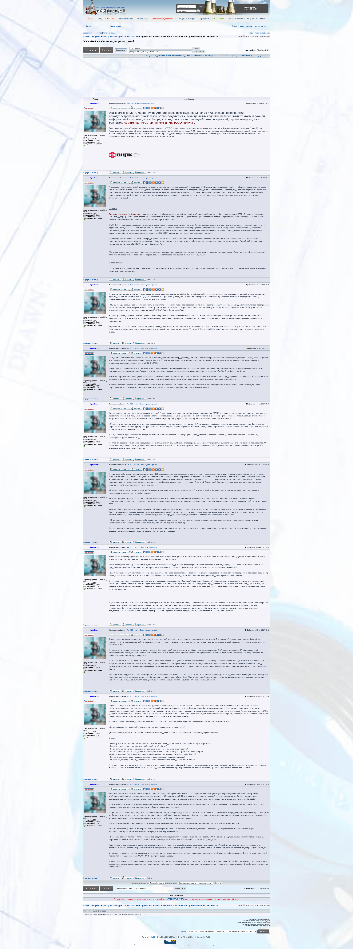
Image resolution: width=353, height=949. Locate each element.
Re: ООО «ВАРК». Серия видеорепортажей (142, 178)
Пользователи (261, 26)
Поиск (249, 26)
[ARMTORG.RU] (107, 7)
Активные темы (109, 33)
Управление (120, 50)
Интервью (192, 19)
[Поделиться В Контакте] (159, 108)
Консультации (142, 19)
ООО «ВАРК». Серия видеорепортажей (140, 103)
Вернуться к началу (90, 173)
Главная (90, 19)
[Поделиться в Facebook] (144, 108)
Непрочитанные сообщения (259, 33)
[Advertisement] (165, 77)
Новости (110, 19)
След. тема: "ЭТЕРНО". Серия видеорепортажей (251, 56)
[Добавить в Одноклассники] (153, 108)
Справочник (219, 19)
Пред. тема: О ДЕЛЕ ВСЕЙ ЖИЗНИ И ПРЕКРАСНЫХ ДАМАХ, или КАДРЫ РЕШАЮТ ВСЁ (178, 56)
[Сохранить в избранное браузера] (162, 108)
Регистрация (116, 26)
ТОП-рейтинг (251, 19)
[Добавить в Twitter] (156, 108)
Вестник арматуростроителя (164, 19)
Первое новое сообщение (222, 56)
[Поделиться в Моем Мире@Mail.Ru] (147, 108)
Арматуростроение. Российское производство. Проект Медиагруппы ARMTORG (180, 905)
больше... (200, 7)
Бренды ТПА (205, 19)
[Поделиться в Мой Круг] (150, 108)
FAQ (242, 26)
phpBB (153, 937)
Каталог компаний (235, 19)
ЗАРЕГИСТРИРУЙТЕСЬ (175, 899)
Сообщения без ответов (92, 33)
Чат (235, 26)
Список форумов (91, 905)
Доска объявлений (125, 19)
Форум (100, 19)
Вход (90, 26)
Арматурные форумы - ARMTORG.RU (120, 905)
